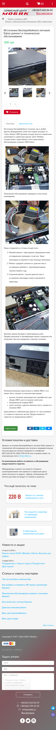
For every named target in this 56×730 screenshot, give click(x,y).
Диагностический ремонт (14, 608)
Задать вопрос (10, 428)
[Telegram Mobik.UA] (53, 708)
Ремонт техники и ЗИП (17, 19)
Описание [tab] (10, 124)
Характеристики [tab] (25, 124)
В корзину (14, 112)
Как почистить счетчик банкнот (17, 602)
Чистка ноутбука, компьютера (16, 579)
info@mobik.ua (25, 456)
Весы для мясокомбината (14, 613)
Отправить (28, 695)
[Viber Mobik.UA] (53, 714)
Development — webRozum (12, 649)
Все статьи (47, 625)
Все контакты (44, 13)
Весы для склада (10, 619)
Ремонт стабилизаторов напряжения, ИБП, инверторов (28, 22)
